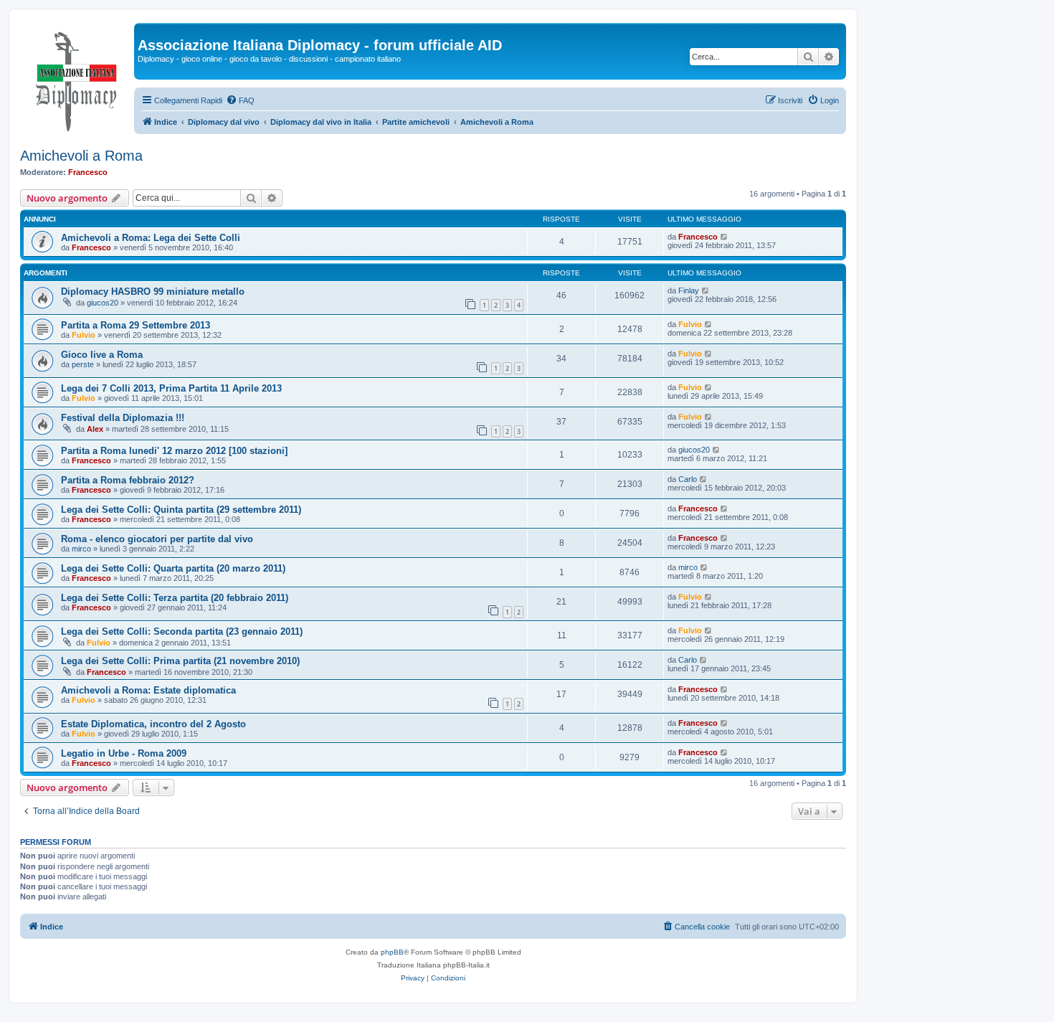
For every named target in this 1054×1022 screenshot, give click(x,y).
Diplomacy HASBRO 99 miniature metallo (152, 291)
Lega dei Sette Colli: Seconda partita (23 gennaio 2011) (182, 631)
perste (83, 364)
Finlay (688, 290)
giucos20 (102, 302)
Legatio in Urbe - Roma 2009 (123, 753)
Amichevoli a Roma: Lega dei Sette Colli (150, 237)
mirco (81, 548)
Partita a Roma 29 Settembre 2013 (135, 325)
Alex (95, 429)
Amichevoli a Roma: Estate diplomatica (148, 690)
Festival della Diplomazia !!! (122, 417)
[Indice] (77, 78)
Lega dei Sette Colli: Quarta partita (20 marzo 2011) (173, 568)
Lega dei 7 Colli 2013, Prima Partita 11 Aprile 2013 (171, 388)
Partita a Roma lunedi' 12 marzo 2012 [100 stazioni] (174, 450)
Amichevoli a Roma (81, 156)
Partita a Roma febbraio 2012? (127, 480)
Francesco (88, 172)
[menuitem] (240, 100)
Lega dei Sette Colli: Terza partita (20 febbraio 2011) (174, 597)
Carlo (687, 479)
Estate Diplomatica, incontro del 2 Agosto (153, 724)
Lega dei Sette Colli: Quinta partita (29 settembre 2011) (181, 509)
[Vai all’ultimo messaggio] (724, 236)
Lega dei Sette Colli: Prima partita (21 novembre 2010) (180, 661)
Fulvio (83, 335)
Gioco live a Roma (102, 354)
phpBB (392, 952)
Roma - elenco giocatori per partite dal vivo (157, 539)
